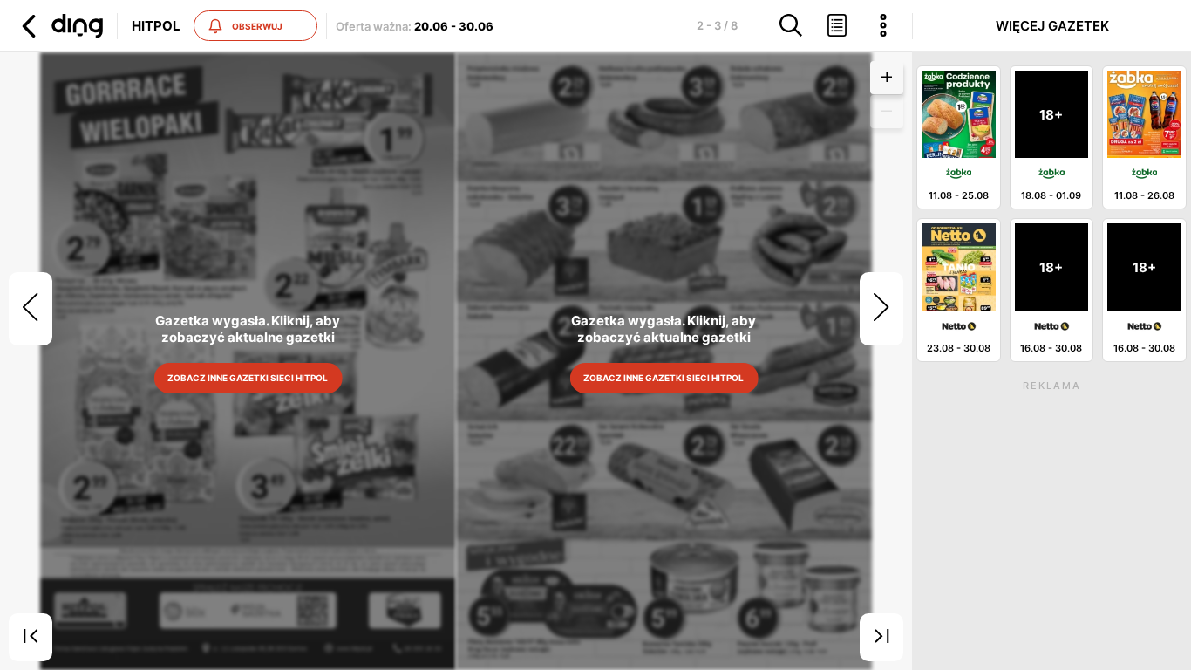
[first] (30, 637)
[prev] (30, 309)
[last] (881, 637)
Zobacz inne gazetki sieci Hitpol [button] (248, 378)
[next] (881, 309)
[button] (60, 26)
